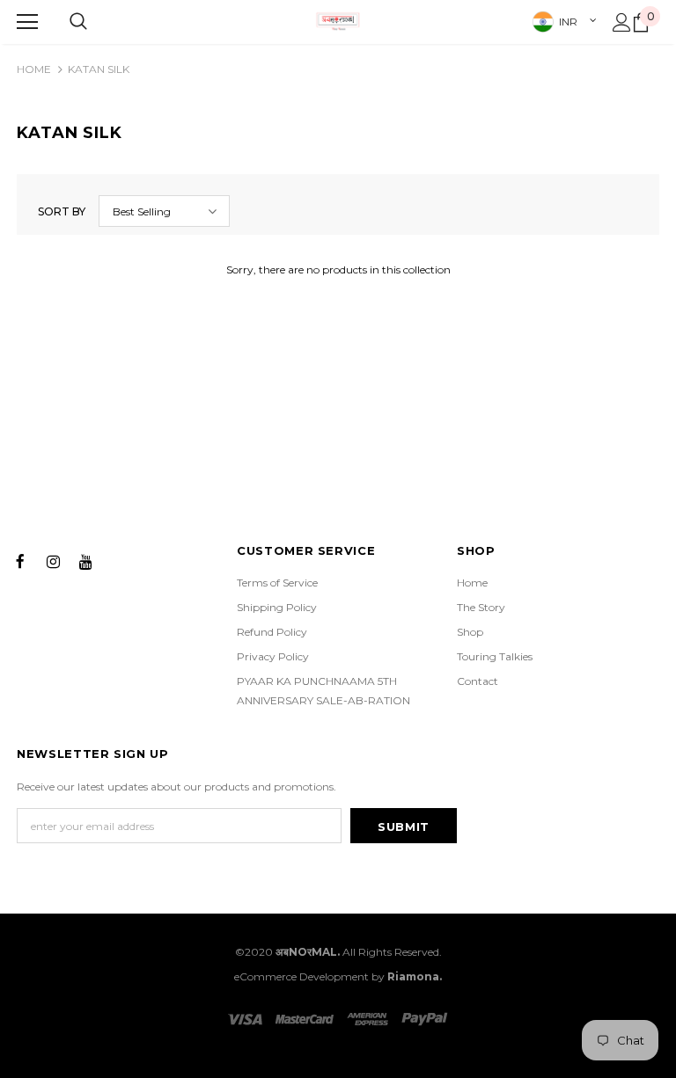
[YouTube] (85, 560)
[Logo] (338, 21)
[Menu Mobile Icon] (27, 22)
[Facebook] (20, 560)
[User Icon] (622, 22)
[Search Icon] (78, 22)
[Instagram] (53, 560)
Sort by (61, 211)
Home (34, 69)
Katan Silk (98, 69)
